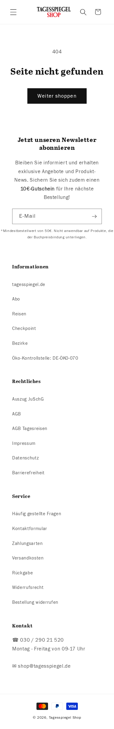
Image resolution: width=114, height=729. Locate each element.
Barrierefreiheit (28, 472)
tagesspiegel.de (28, 284)
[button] (13, 12)
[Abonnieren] (94, 216)
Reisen (19, 314)
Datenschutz (25, 458)
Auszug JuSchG (28, 399)
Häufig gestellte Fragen (36, 513)
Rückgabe (22, 573)
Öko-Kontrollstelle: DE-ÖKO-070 (45, 358)
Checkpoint (24, 328)
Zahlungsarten (27, 543)
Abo (16, 299)
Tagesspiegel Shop (65, 717)
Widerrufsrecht (27, 587)
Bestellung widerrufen (35, 602)
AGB (16, 414)
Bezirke (20, 343)
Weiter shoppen (56, 96)
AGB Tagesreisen (29, 428)
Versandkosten (28, 558)
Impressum (24, 443)
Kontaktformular (29, 528)
